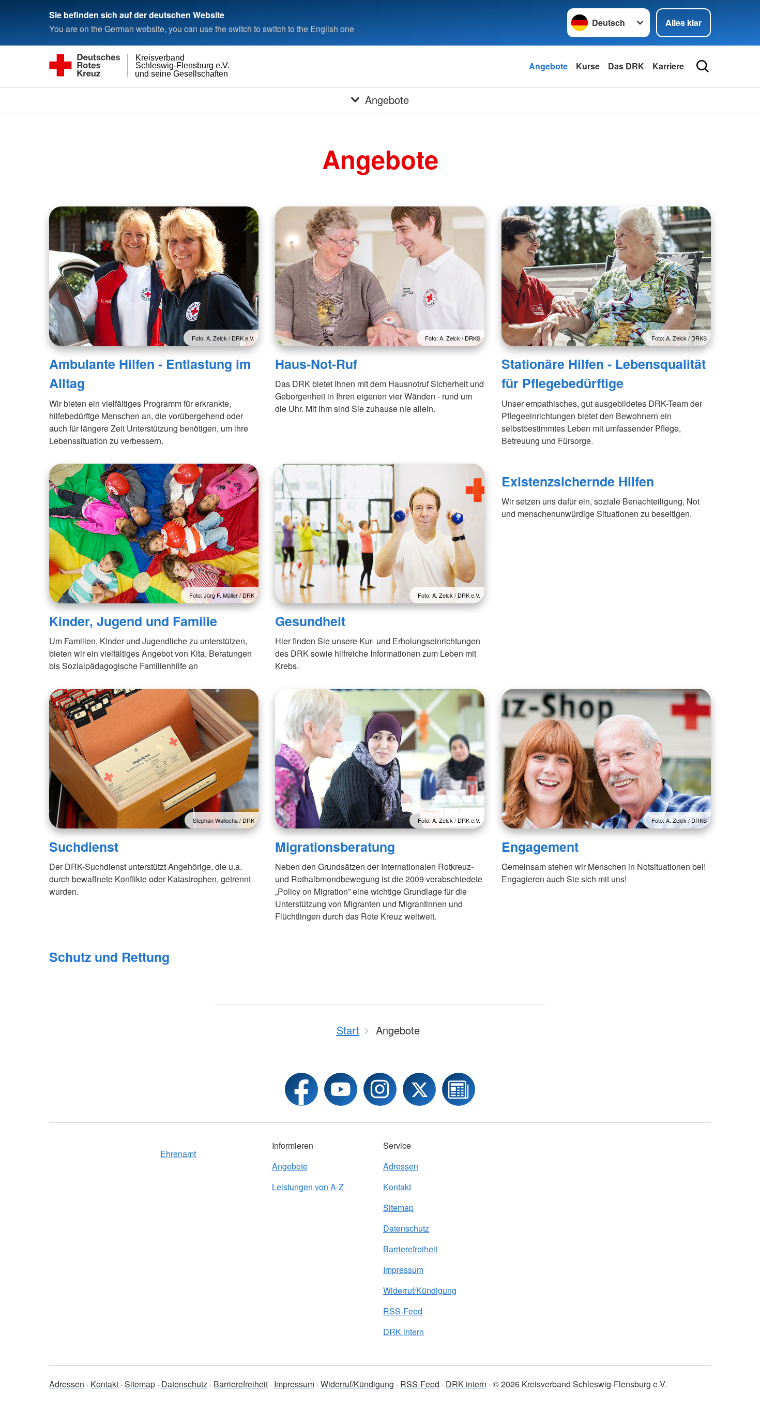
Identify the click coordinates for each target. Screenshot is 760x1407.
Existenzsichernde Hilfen (577, 481)
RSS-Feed (402, 1311)
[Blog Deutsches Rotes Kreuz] (458, 1089)
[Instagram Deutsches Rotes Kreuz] (380, 1089)
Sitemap (398, 1207)
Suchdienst (83, 846)
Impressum (403, 1270)
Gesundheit (310, 621)
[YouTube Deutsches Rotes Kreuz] (340, 1089)
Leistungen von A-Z (308, 1187)
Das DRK (626, 66)
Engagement (540, 846)
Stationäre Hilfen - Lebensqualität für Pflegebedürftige (603, 373)
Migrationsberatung (335, 846)
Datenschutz (406, 1228)
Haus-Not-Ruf (316, 363)
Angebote (548, 66)
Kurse (588, 66)
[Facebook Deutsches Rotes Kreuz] (301, 1089)
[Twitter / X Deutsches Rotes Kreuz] (419, 1089)
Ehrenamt (178, 1154)
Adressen (400, 1166)
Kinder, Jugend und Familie (133, 621)
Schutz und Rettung (109, 956)
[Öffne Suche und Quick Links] (702, 66)
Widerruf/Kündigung (420, 1290)
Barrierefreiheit (410, 1249)
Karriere (668, 66)
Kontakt (397, 1187)
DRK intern (403, 1332)
